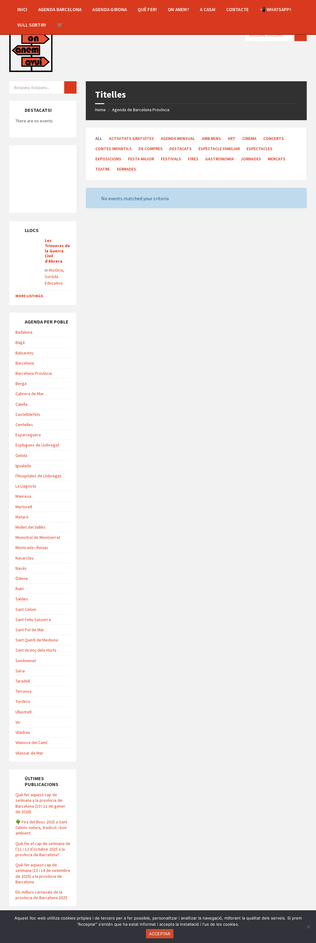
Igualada (23, 465)
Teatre (102, 169)
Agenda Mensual (178, 138)
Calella (21, 404)
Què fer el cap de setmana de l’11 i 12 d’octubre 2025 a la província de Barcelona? (42, 849)
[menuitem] (22, 9)
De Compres (151, 148)
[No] (308, 927)
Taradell (22, 681)
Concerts (273, 138)
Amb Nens (211, 138)
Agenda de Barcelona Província (140, 109)
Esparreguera (28, 435)
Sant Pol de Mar (29, 629)
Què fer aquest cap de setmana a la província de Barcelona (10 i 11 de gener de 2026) (40, 803)
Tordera (22, 701)
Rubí (19, 588)
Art (231, 138)
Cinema (249, 138)
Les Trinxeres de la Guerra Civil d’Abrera (57, 251)
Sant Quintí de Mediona (36, 640)
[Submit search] (300, 35)
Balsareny (24, 353)
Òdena (21, 578)
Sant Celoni (25, 609)
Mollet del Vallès (30, 527)
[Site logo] (30, 50)
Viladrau (22, 732)
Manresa (23, 496)
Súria (20, 671)
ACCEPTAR (159, 933)
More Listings (29, 296)
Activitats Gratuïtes (131, 138)
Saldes (21, 599)
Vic (18, 722)
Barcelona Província (33, 373)
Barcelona (24, 363)
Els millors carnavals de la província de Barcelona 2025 (41, 894)
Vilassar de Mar (29, 753)
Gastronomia (219, 159)
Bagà (20, 342)
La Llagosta (25, 486)
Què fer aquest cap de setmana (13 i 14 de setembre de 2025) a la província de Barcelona (42, 873)
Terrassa (23, 691)
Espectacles (259, 148)
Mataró (21, 517)
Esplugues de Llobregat (37, 445)
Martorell (23, 507)
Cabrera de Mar (29, 393)
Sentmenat (25, 660)
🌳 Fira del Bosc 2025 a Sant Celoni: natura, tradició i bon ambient (41, 827)
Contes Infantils (113, 148)
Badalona (23, 332)
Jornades (251, 159)
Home (100, 109)
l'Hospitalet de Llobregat (38, 476)
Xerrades (126, 169)
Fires (193, 159)
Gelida (21, 455)
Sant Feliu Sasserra (33, 619)
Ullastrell (23, 712)
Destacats (180, 148)
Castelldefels (27, 414)
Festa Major (141, 159)
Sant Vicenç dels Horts (35, 650)
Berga (21, 383)
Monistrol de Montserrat (37, 537)
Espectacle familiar (219, 148)
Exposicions (108, 159)
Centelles (24, 424)
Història (56, 270)
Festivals (171, 159)
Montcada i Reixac (31, 547)
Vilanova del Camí (31, 742)
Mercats (276, 159)
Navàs (21, 568)
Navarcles (24, 558)
